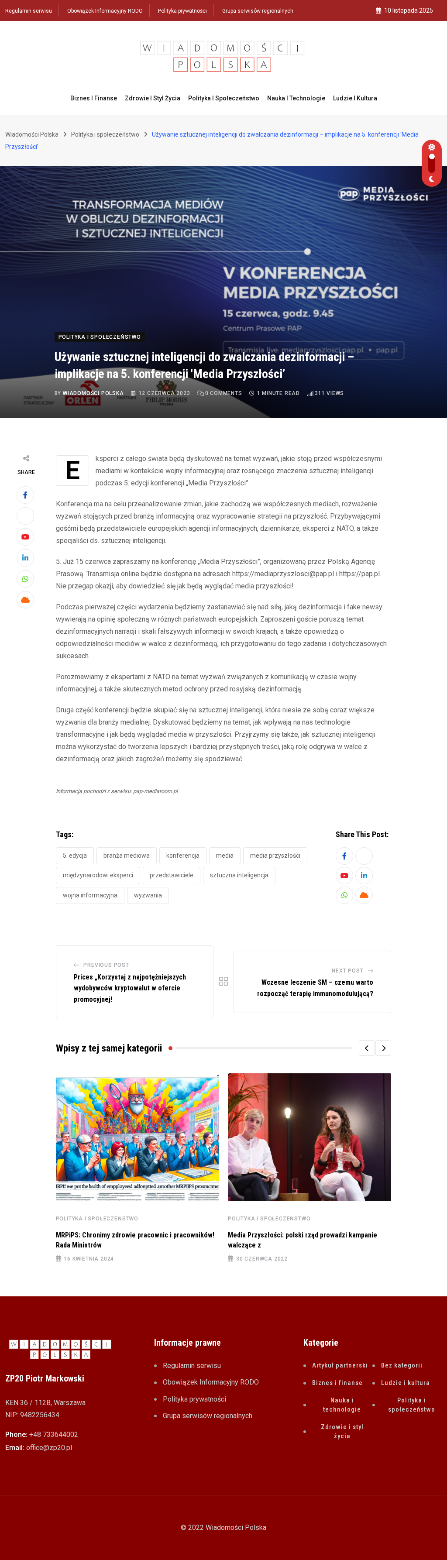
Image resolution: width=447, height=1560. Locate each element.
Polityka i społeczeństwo (223, 98)
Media (225, 855)
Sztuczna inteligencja (239, 875)
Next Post (347, 971)
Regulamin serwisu (28, 11)
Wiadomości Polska (93, 393)
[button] (367, 1048)
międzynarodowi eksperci (98, 875)
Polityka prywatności (182, 11)
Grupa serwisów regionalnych (257, 11)
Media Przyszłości (275, 855)
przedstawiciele (171, 875)
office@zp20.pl (49, 1447)
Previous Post (106, 965)
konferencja (182, 855)
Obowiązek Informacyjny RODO (105, 11)
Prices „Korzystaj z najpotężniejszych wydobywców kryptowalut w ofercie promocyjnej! (130, 988)
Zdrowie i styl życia (152, 98)
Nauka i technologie (296, 98)
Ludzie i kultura (355, 98)
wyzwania (148, 895)
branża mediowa (126, 855)
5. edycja (75, 855)
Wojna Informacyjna (90, 895)
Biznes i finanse (93, 98)
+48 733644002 (53, 1434)
